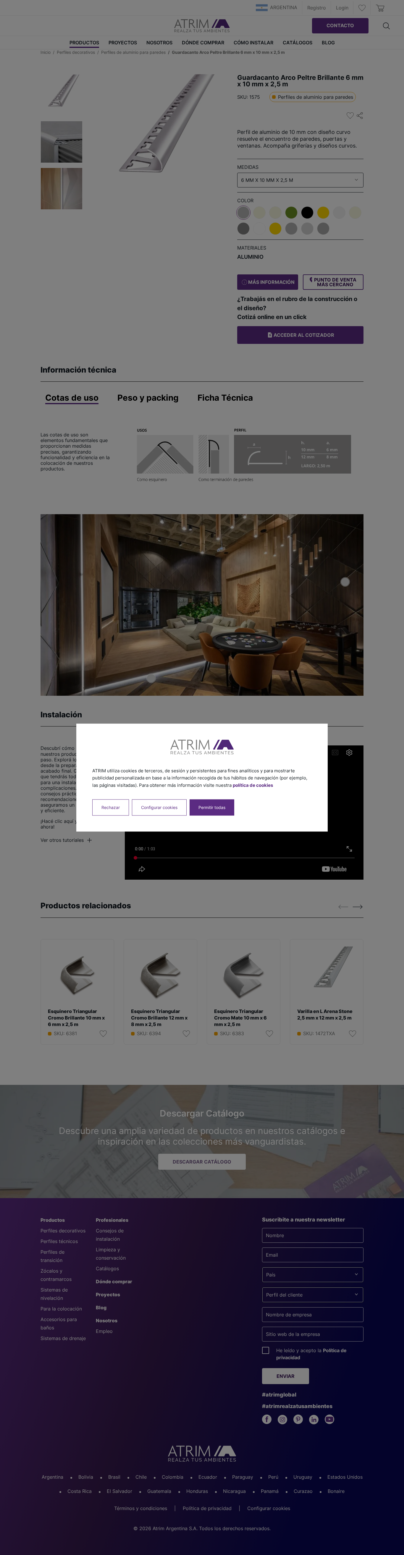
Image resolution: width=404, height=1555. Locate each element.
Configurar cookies (159, 807)
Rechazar (110, 807)
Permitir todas (211, 807)
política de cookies (253, 785)
